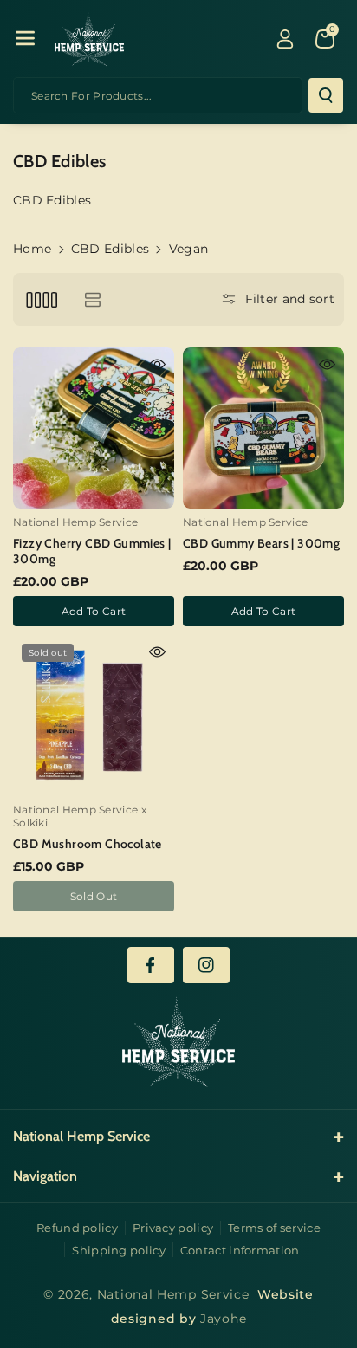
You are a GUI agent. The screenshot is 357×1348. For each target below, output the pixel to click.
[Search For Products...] (325, 95)
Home (32, 248)
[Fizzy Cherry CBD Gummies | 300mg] (93, 428)
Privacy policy (173, 1228)
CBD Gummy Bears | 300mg (261, 543)
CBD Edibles (110, 248)
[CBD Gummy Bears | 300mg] (263, 428)
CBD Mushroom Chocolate (87, 844)
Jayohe (223, 1318)
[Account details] (285, 39)
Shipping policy (119, 1250)
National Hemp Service (173, 1294)
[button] (25, 38)
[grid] (41, 299)
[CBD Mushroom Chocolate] (93, 715)
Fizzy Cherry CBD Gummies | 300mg (92, 551)
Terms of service (274, 1228)
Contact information (240, 1250)
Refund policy (77, 1228)
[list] (92, 299)
